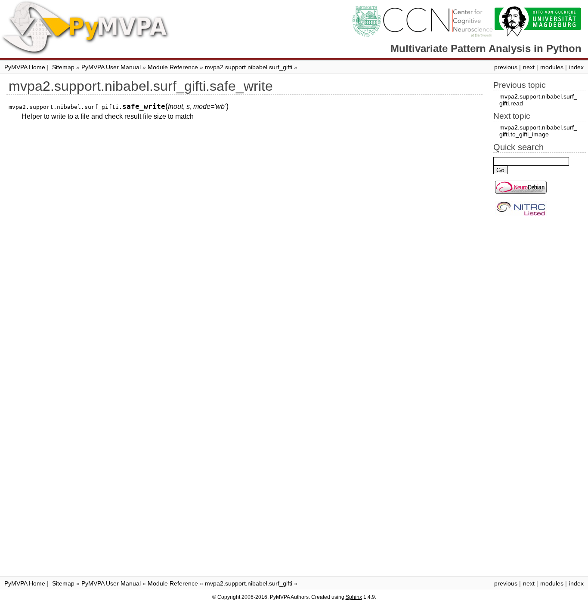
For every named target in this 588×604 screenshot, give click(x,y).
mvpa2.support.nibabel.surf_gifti (248, 67)
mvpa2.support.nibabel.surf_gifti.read (538, 100)
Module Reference (173, 67)
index (576, 67)
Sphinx (354, 597)
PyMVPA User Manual (111, 67)
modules (551, 67)
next (529, 67)
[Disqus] (244, 235)
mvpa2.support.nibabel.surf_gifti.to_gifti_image (538, 131)
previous (505, 67)
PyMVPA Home (24, 67)
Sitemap (63, 67)
